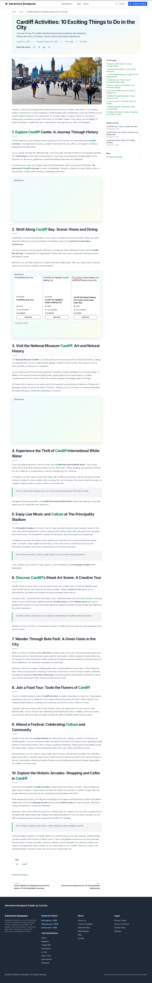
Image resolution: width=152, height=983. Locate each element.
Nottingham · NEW (49, 920)
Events (68, 528)
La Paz (44, 952)
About (85, 4)
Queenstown (46, 959)
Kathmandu (46, 948)
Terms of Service (121, 924)
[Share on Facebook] (39, 47)
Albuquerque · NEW (49, 924)
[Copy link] (49, 47)
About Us (82, 920)
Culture (57, 514)
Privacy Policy (120, 920)
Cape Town (46, 956)
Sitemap (117, 931)
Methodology (83, 931)
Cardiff (14, 140)
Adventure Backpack (22, 3)
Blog (79, 4)
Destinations (67, 4)
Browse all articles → (21, 875)
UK (17, 864)
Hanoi (43, 938)
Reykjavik (45, 963)
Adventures (24, 113)
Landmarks (95, 671)
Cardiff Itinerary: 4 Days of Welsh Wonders (122, 126)
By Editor (83, 41)
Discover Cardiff (29, 577)
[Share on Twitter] (34, 47)
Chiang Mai (46, 945)
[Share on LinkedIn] (44, 47)
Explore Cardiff (27, 132)
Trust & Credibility (85, 924)
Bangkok (45, 941)
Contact (81, 938)
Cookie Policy (120, 927)
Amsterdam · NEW (49, 927)
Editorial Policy (84, 927)
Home (14, 12)
